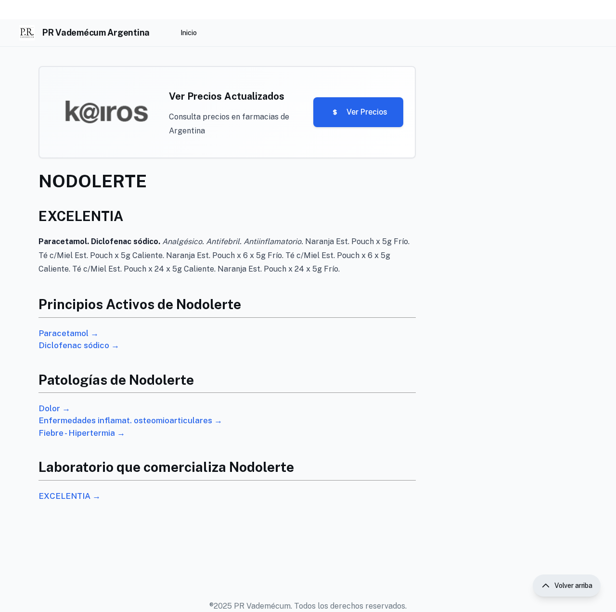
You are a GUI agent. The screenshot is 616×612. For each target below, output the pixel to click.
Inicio (188, 33)
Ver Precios (366, 112)
